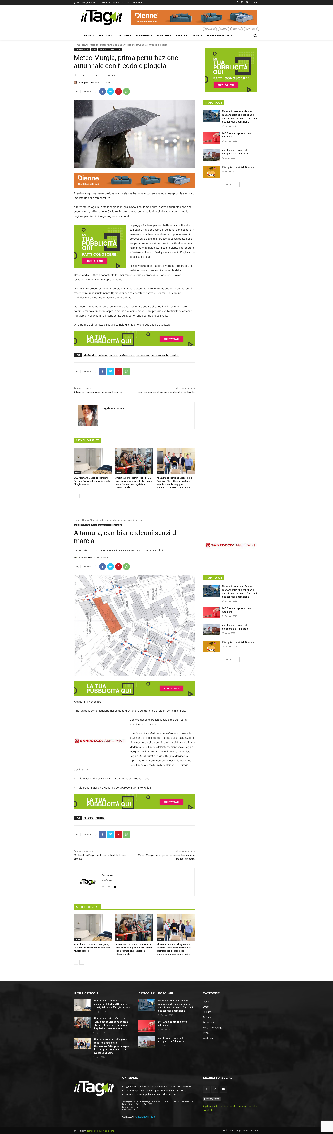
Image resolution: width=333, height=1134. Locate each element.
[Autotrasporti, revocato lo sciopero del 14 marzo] (211, 155)
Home (77, 44)
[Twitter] (110, 91)
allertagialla (90, 354)
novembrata (143, 354)
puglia (175, 354)
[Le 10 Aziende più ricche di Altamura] (211, 138)
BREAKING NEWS (82, 50)
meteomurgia (127, 354)
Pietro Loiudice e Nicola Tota (100, 1130)
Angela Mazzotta (90, 82)
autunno (103, 354)
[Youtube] (247, 3)
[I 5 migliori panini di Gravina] (211, 172)
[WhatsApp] (126, 91)
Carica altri (230, 184)
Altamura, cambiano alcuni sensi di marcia (98, 392)
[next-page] (81, 496)
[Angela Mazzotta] (76, 82)
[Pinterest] (118, 91)
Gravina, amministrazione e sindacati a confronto (166, 392)
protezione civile (160, 354)
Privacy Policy (212, 1099)
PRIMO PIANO (115, 50)
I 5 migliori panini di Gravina (238, 167)
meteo (113, 354)
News (85, 44)
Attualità (94, 44)
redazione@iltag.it (145, 1116)
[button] (255, 35)
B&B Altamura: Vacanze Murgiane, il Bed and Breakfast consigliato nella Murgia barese (92, 481)
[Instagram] (242, 3)
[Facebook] (237, 3)
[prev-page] (76, 496)
